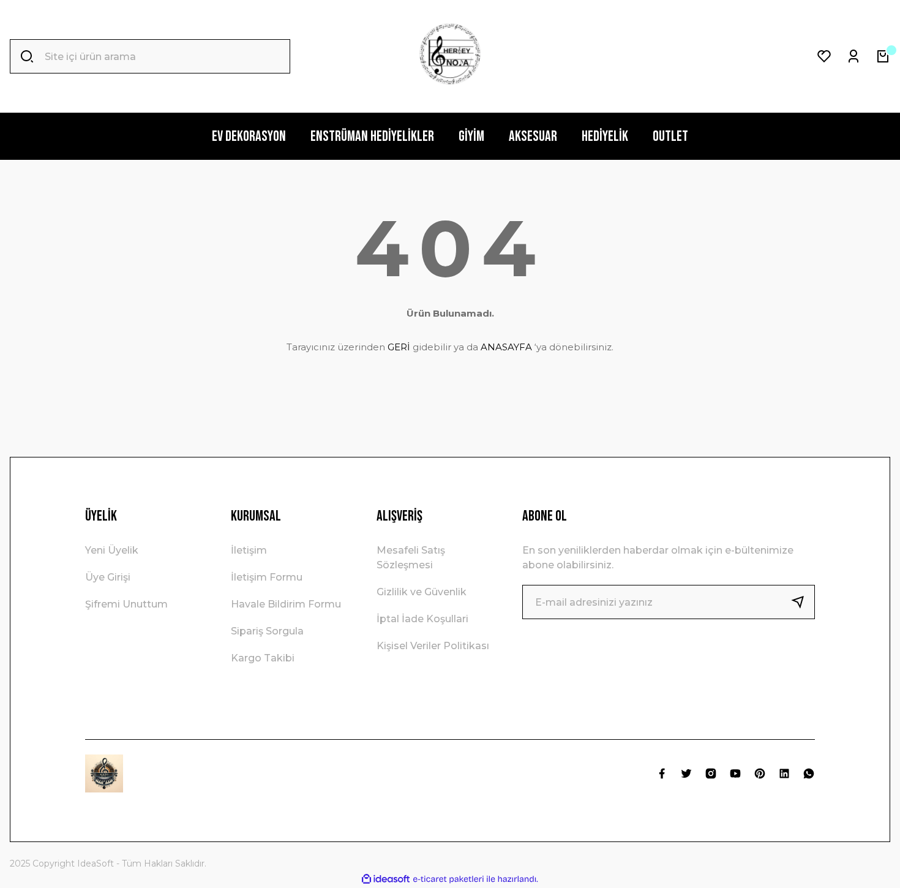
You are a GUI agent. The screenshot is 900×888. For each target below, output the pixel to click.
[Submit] (802, 602)
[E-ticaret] (448, 879)
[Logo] (450, 56)
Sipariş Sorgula (267, 631)
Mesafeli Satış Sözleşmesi (411, 557)
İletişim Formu (266, 577)
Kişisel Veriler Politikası (433, 646)
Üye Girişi (107, 577)
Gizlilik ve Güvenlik (422, 592)
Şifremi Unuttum (126, 604)
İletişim (249, 550)
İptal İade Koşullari (422, 619)
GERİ (399, 347)
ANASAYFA (506, 347)
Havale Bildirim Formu (286, 604)
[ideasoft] (385, 879)
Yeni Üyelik (111, 550)
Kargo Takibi (262, 658)
